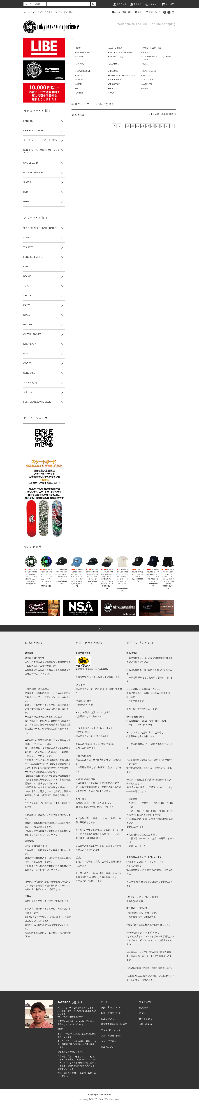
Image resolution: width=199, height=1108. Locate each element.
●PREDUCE (113, 71)
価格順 (164, 114)
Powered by (83, 1100)
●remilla (144, 88)
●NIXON (78, 84)
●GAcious (79, 93)
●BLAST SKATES (148, 71)
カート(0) (169, 4)
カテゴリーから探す (43, 12)
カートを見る (145, 1018)
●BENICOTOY (114, 84)
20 (132, 125)
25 (157, 125)
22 (142, 125)
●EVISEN (79, 75)
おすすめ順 (153, 114)
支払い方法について (111, 1007)
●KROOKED (80, 80)
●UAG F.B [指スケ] (115, 48)
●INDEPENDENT (115, 80)
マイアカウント (146, 1002)
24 (152, 125)
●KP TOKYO (113, 88)
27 (167, 125)
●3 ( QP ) (78, 48)
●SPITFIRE (146, 75)
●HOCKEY (145, 52)
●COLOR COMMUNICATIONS (120, 52)
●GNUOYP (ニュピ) (116, 57)
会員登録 (138, 4)
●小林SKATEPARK (82, 52)
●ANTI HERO (147, 84)
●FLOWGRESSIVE (82, 71)
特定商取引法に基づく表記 (114, 1024)
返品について (107, 1018)
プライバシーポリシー (112, 1030)
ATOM (110, 1047)
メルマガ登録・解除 (123, 12)
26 (162, 125)
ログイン (152, 4)
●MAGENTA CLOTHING (151, 48)
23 (147, 125)
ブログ (140, 12)
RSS (103, 1047)
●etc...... (78, 88)
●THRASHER (147, 80)
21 (137, 125)
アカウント (122, 4)
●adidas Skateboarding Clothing (121, 75)
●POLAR (111, 93)
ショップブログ (108, 1041)
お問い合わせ (154, 12)
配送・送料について (111, 1013)
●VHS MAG (79, 64)
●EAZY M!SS (113, 64)
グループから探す (65, 12)
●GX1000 (79, 57)
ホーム (27, 12)
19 (127, 125)
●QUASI (144, 64)
